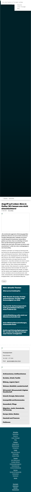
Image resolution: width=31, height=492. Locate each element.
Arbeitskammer (15, 466)
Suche (15, 478)
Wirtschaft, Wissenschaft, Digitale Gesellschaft (15, 391)
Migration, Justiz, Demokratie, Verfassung (14, 409)
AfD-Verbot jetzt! (15, 460)
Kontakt (15, 488)
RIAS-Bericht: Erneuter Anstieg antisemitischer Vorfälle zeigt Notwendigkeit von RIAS (14, 298)
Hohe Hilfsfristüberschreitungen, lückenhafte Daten (15, 323)
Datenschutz (15, 474)
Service (15, 470)
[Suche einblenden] (25, 2)
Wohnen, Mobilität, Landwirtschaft (15, 386)
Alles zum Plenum (15, 452)
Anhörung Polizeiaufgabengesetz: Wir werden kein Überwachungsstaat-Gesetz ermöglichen (15, 332)
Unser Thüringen (21, 6)
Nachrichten (11, 198)
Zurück (4, 281)
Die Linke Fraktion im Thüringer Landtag (12, 2)
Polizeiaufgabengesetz (15, 464)
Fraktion (15, 442)
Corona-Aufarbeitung (15, 467)
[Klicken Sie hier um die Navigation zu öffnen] (29, 2)
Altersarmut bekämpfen (11, 291)
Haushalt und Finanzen (11, 418)
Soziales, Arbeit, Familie (11, 378)
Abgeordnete (15, 444)
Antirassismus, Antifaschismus (14, 374)
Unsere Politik (15, 456)
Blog (18, 8)
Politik (15, 450)
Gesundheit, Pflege (10, 404)
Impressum (15, 476)
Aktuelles (5, 198)
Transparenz (15, 448)
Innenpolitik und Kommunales (14, 400)
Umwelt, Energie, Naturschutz (13, 396)
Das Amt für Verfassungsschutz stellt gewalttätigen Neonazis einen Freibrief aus (14, 307)
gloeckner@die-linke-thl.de (14, 361)
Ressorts (19, 5)
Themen (15, 458)
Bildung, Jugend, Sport (11, 382)
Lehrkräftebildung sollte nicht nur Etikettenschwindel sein (15, 316)
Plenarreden (16, 454)
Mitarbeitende (15, 446)
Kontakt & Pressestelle (15, 472)
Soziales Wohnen (15, 462)
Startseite (15, 484)
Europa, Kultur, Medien (11, 414)
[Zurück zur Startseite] (1, 198)
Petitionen (6, 422)
